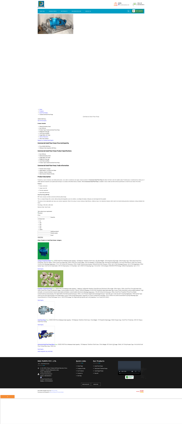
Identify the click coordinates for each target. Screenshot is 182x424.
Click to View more (43, 136)
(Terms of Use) (54, 390)
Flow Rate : (79, 265)
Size (40, 154)
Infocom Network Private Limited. (57, 392)
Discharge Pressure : (126, 264)
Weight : (107, 260)
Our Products (64, 11)
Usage (40, 157)
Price (40, 146)
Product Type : (123, 320)
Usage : (118, 260)
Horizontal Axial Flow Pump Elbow (46, 344)
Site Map (79, 375)
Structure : (76, 264)
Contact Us (88, 11)
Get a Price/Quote (42, 120)
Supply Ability (42, 170)
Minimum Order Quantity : (71, 260)
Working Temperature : (56, 264)
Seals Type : (106, 262)
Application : (138, 264)
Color (40, 161)
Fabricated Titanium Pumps (101, 368)
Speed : (111, 265)
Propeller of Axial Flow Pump (45, 288)
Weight (41, 159)
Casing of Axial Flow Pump (44, 260)
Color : (96, 260)
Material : (85, 260)
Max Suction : (67, 265)
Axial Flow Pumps (99, 366)
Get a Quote (139, 11)
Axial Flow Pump (42, 320)
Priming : (122, 265)
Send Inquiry (50, 140)
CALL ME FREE (49, 351)
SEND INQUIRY (41, 351)
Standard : (94, 262)
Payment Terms (43, 168)
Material (41, 155)
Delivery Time (42, 172)
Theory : (55, 262)
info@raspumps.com (124, 4)
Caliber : (85, 262)
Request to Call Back (42, 140)
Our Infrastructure (76, 11)
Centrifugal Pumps (99, 370)
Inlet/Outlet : (57, 265)
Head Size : (134, 265)
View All (96, 373)
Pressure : (110, 264)
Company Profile (53, 11)
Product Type (42, 162)
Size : (44, 262)
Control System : (94, 264)
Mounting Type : (95, 265)
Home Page (42, 11)
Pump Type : (71, 262)
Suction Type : (45, 265)
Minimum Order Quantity (45, 148)
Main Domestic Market (44, 173)
